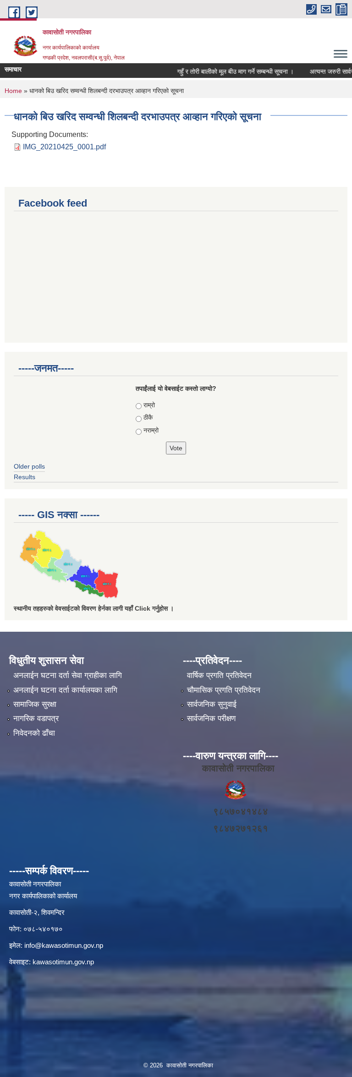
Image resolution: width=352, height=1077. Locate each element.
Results (24, 477)
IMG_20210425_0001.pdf (64, 147)
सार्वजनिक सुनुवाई (211, 704)
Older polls (29, 466)
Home (13, 90)
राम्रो (149, 405)
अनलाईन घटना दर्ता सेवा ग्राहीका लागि (67, 675)
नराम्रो (151, 430)
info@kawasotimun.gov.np (63, 945)
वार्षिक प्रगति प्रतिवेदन (219, 675)
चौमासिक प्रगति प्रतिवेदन (223, 690)
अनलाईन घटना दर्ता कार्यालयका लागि (65, 690)
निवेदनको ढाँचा (34, 733)
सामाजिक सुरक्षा (34, 704)
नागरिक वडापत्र (36, 718)
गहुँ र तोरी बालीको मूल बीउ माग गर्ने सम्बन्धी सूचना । (226, 71)
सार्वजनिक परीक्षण (211, 718)
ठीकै (148, 417)
